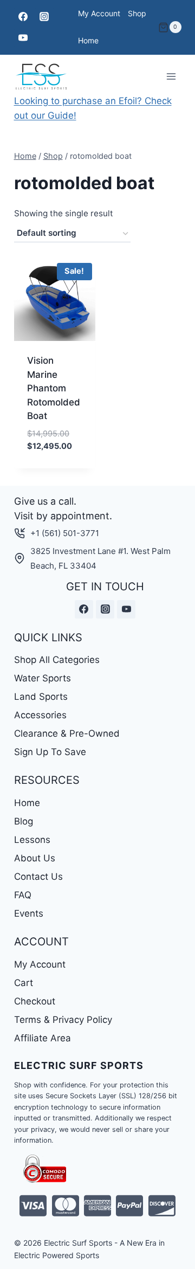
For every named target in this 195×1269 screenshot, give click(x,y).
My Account (99, 13)
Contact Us (38, 876)
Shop (137, 13)
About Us (34, 858)
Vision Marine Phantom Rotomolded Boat (53, 388)
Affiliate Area (42, 1038)
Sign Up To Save (50, 751)
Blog (23, 821)
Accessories (40, 715)
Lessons (32, 839)
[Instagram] (44, 17)
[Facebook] (23, 17)
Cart (23, 982)
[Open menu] (171, 76)
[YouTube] (23, 38)
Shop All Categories (57, 659)
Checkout (34, 1001)
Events (28, 913)
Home (88, 40)
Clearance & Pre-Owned (67, 733)
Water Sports (42, 678)
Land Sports (41, 696)
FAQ (22, 895)
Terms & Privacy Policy (63, 1019)
